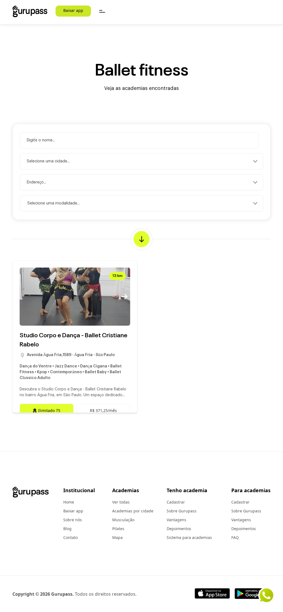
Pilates (118, 528)
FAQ (235, 537)
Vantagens (176, 519)
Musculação (123, 519)
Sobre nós (72, 519)
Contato (70, 537)
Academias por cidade (132, 511)
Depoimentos (179, 528)
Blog (67, 528)
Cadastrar (176, 502)
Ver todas (121, 502)
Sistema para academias (189, 537)
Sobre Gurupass (181, 511)
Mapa (117, 537)
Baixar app (73, 10)
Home (68, 502)
